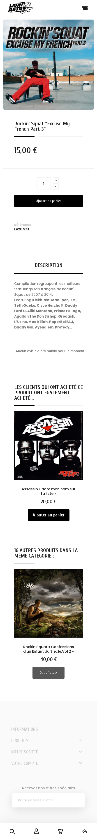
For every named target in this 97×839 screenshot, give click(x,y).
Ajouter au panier (48, 201)
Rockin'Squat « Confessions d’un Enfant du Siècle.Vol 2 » (48, 649)
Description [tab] (48, 265)
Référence (22, 224)
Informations (24, 729)
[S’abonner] (78, 800)
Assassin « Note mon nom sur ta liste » (48, 491)
